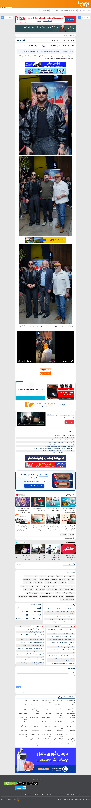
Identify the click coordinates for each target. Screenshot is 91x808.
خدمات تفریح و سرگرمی (23, 718)
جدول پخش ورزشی (21, 618)
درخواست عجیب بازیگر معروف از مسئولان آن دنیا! (60, 639)
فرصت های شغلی (53, 794)
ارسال (18, 687)
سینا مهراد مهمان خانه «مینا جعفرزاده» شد (32, 660)
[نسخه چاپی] (18, 40)
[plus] (24, 40)
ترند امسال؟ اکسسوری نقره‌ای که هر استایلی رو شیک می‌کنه (60, 444)
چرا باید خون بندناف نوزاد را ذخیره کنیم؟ (64, 438)
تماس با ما (61, 794)
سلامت (52, 10)
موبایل (25, 722)
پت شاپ (61, 718)
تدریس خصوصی (47, 705)
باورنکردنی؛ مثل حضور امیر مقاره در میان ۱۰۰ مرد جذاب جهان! (59, 612)
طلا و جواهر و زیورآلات (35, 710)
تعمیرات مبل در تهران (34, 718)
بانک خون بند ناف (33, 596)
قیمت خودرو (36, 611)
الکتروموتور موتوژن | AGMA (67, 600)
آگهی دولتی (36, 794)
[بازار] (9, 784)
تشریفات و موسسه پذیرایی (46, 736)
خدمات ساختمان (35, 735)
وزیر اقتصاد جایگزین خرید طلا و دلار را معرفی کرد (30, 640)
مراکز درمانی (72, 718)
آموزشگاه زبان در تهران (59, 736)
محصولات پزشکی (59, 705)
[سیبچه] (32, 784)
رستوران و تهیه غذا (46, 718)
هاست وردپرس (49, 593)
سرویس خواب (35, 722)
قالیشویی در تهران (34, 739)
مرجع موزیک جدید (44, 579)
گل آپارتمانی (71, 586)
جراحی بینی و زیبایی (70, 743)
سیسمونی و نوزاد (23, 713)
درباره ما (67, 794)
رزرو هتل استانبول (38, 583)
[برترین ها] (85, 4)
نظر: (74, 676)
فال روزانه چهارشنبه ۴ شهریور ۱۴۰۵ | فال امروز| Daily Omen (60, 630)
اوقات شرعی (36, 618)
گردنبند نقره (27, 576)
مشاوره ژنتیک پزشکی (52, 590)
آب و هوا (23, 611)
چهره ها (61, 10)
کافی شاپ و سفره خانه (46, 727)
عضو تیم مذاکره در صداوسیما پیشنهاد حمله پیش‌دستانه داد (62, 660)
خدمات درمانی (59, 709)
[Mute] (50, 398)
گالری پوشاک (36, 700)
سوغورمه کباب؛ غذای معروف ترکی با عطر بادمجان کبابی (29, 643)
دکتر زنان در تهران (70, 726)
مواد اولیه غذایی (48, 583)
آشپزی (56, 10)
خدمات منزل (24, 730)
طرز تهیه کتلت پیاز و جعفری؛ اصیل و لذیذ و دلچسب (29, 648)
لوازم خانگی (24, 726)
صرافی (25, 709)
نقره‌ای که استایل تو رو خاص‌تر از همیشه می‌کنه (63, 440)
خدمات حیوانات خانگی (59, 714)
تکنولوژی (39, 10)
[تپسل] (17, 382)
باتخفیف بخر (30, 398)
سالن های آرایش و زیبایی (70, 701)
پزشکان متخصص (70, 722)
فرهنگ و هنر (45, 10)
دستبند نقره (35, 576)
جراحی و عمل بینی (22, 596)
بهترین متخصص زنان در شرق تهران (35, 593)
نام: (74, 672)
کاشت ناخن (72, 705)
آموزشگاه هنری (59, 743)
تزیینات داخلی (35, 730)
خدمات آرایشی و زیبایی (71, 710)
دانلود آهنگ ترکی (70, 596)
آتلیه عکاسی (48, 743)
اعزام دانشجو (24, 705)
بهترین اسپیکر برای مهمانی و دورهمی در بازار (63, 435)
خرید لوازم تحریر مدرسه (45, 596)
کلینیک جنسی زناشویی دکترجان (66, 590)
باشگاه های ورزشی (58, 722)
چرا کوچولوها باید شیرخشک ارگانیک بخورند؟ (63, 453)
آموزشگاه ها (60, 730)
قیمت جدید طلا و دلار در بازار (35, 657)
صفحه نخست (86, 10)
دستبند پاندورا (54, 579)
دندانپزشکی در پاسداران (68, 593)
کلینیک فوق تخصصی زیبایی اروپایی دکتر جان (31, 586)
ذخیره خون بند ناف (40, 590)
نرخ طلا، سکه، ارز (22, 608)
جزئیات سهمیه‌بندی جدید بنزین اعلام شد (32, 645)
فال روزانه (23, 615)
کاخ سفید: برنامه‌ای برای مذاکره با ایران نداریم (62, 636)
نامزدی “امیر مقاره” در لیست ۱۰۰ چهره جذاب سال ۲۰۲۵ (60, 609)
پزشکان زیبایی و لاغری (71, 740)
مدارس (49, 709)
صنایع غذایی (48, 730)
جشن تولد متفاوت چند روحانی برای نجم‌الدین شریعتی (61, 643)
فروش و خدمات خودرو (23, 736)
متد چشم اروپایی (27, 583)
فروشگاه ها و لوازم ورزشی (58, 727)
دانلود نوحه (58, 593)
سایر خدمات (24, 739)
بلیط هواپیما (59, 576)
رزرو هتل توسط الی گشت (60, 583)
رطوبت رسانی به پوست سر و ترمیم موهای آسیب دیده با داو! (59, 446)
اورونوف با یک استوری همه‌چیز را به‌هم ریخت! (61, 663)
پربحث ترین (23, 626)
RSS (21, 794)
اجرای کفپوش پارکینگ (58, 596)
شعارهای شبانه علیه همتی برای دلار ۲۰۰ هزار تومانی (60, 656)
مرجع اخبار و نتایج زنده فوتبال (30, 579)
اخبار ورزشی (74, 10)
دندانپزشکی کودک (70, 735)
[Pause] (48, 398)
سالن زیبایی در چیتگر (28, 590)
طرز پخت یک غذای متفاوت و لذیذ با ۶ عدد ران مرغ (29, 654)
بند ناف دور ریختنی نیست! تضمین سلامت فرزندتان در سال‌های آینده (58, 450)
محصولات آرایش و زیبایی (70, 714)
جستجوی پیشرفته (28, 794)
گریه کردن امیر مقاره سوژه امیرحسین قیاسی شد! (61, 622)
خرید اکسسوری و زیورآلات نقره (66, 579)
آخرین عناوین (68, 626)
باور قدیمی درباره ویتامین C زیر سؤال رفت (63, 634)
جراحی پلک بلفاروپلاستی (50, 586)
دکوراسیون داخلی (35, 726)
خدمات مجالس (47, 739)
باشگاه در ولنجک (62, 586)
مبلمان (37, 713)
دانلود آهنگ (71, 583)
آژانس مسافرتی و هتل (35, 744)
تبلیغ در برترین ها (44, 794)
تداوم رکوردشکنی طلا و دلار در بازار (34, 632)
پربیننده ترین (38, 626)
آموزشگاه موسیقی (58, 739)
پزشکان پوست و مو (58, 700)
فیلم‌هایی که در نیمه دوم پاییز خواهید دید (63, 616)
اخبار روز (80, 10)
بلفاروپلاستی (51, 576)
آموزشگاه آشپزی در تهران (46, 701)
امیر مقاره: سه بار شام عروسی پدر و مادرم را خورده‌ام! (60, 619)
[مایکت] (20, 788)
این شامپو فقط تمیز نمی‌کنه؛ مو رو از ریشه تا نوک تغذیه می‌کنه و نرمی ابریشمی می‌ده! (54, 448)
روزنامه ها (36, 608)
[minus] (20, 40)
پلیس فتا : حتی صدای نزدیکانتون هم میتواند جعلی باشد (61, 442)
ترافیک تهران (36, 615)
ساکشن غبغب (43, 576)
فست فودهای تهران (46, 722)
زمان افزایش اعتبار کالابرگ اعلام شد (34, 651)
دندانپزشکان (72, 730)
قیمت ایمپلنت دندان (69, 576)
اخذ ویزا (25, 700)
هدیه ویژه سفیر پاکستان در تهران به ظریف (62, 650)
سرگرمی (34, 10)
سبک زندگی (67, 10)
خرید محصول (69, 422)
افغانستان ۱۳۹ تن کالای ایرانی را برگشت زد (32, 629)
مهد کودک (48, 713)
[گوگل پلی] (21, 784)
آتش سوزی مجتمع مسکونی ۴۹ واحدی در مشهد (61, 647)
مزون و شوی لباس (34, 705)
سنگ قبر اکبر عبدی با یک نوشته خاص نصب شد (61, 653)
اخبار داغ (55, 626)
